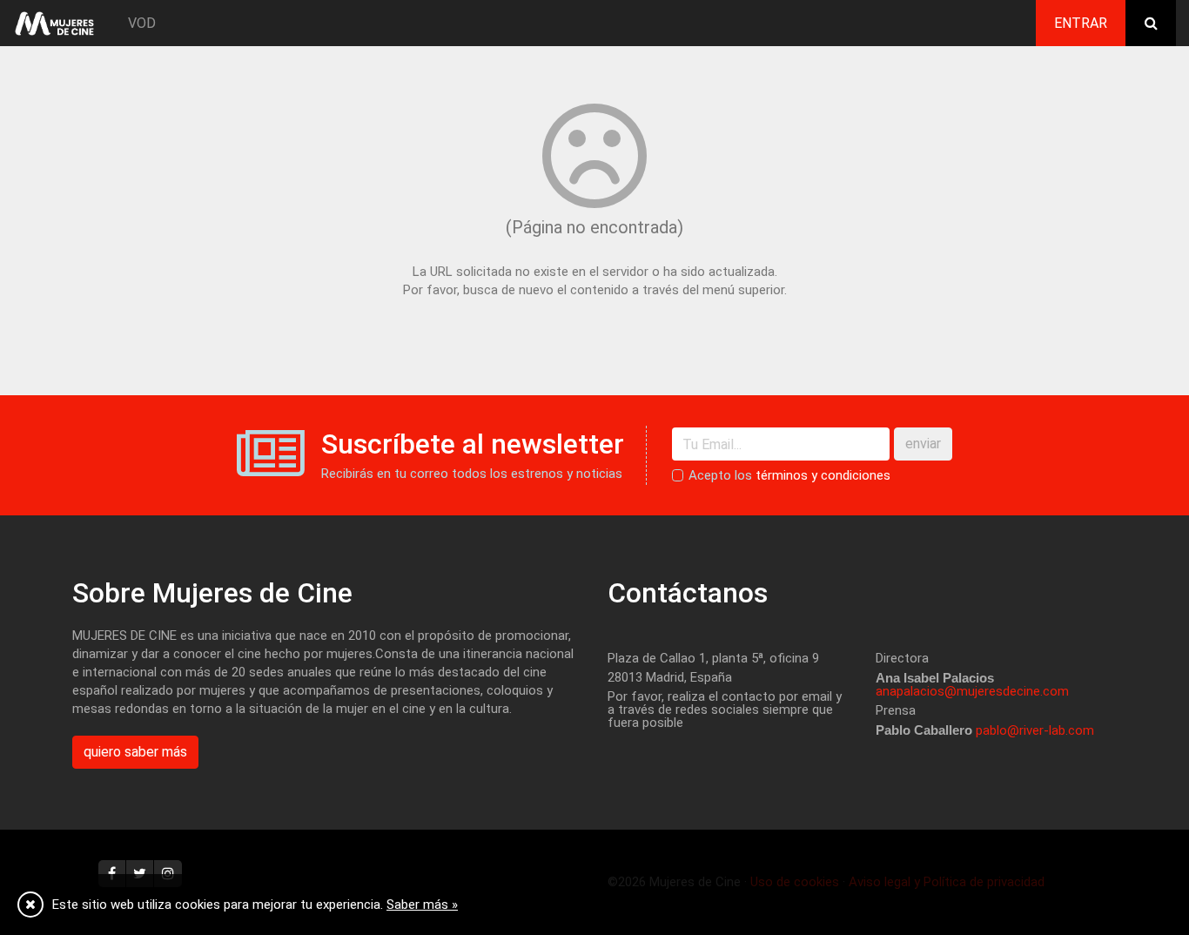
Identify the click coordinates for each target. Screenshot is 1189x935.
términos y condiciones (823, 475)
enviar (923, 443)
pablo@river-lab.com (1035, 730)
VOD (142, 23)
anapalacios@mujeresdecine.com (972, 691)
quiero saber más (135, 751)
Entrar (1080, 23)
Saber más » (422, 904)
